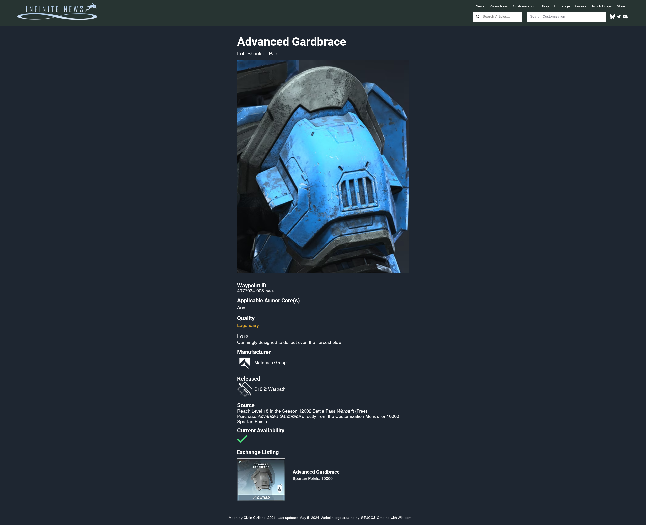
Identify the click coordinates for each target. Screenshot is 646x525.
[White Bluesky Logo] (612, 16)
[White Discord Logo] (625, 16)
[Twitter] (618, 16)
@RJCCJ (367, 518)
